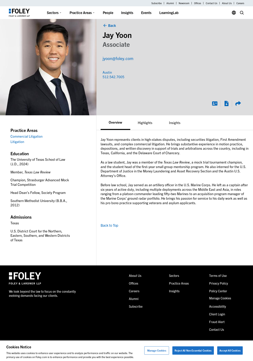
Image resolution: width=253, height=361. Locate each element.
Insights (127, 12)
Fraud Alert (217, 322)
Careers (240, 3)
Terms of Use (218, 275)
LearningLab (168, 12)
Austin (107, 72)
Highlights (145, 122)
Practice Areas (81, 12)
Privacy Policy (218, 283)
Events (146, 12)
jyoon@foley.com (118, 58)
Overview (115, 122)
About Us (227, 3)
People (108, 12)
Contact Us (211, 3)
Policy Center (218, 291)
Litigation (17, 141)
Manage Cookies (156, 350)
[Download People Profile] (226, 103)
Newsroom (184, 3)
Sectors (53, 12)
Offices (197, 3)
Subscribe (156, 3)
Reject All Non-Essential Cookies (193, 350)
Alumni (170, 3)
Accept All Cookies (230, 350)
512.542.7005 (110, 77)
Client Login (217, 314)
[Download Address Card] (214, 103)
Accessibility (217, 306)
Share (238, 103)
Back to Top (109, 225)
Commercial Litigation (26, 136)
